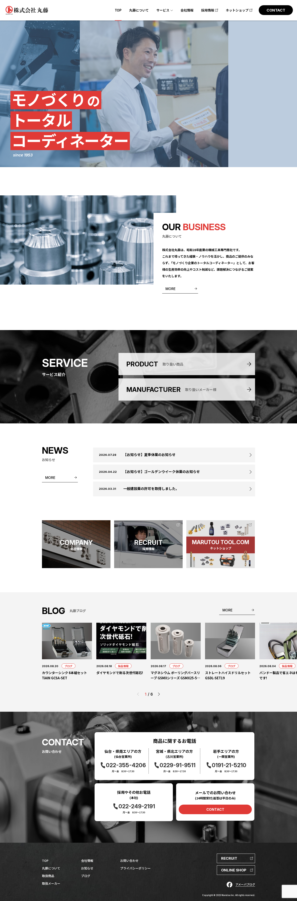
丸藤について (51, 868)
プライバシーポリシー (135, 868)
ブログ (68, 666)
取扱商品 (48, 876)
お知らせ (87, 868)
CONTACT (215, 809)
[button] (159, 694)
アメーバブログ (245, 884)
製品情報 (123, 666)
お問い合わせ (129, 860)
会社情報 (87, 860)
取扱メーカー (51, 883)
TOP (45, 860)
